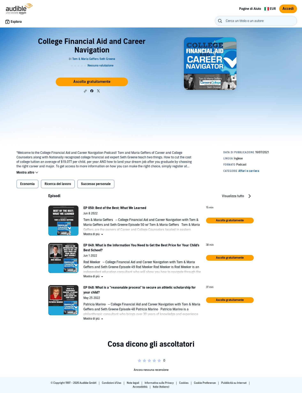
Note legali (133, 383)
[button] (85, 91)
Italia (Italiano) (161, 386)
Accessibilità (140, 386)
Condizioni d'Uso (112, 383)
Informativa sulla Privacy (159, 383)
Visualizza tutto (233, 196)
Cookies (184, 383)
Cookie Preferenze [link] (205, 383)
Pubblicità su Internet (234, 383)
